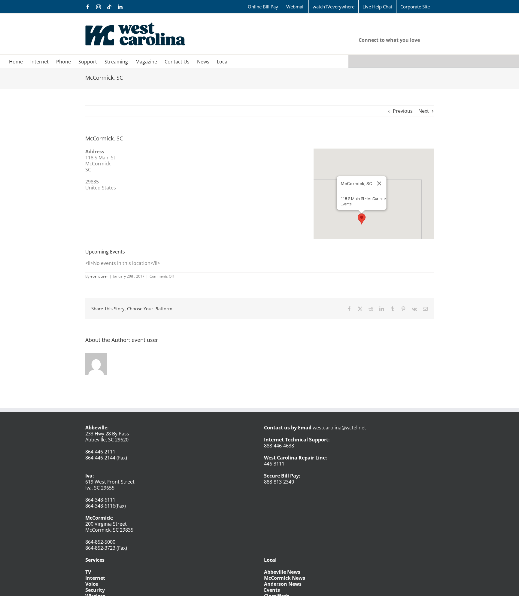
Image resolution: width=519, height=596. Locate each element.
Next (423, 111)
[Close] (379, 183)
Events (346, 204)
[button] (362, 219)
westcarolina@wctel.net (339, 427)
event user (99, 276)
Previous (403, 111)
